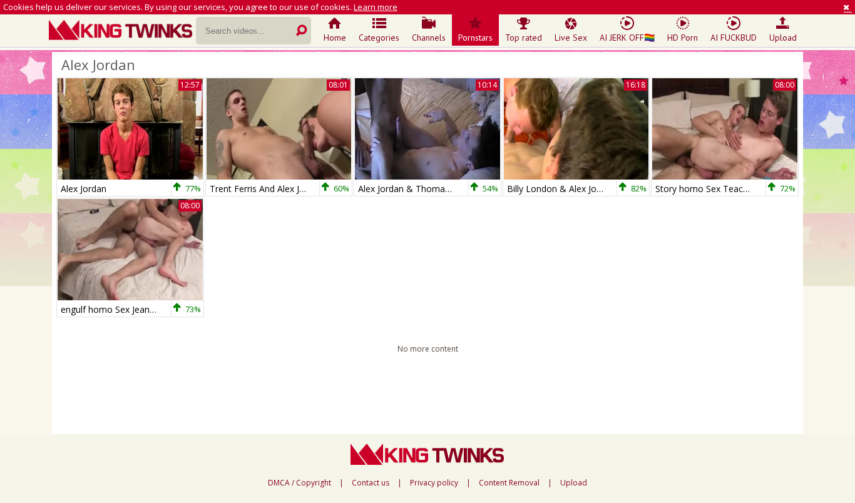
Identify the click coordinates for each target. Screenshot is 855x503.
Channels (429, 37)
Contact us (370, 483)
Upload (783, 37)
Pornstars (475, 37)
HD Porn (682, 37)
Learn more (375, 7)
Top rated (523, 37)
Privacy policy (434, 483)
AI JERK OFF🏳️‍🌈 (627, 37)
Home (335, 37)
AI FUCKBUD (733, 37)
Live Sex (571, 37)
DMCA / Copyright (299, 483)
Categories (379, 37)
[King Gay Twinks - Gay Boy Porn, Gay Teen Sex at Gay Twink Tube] (122, 31)
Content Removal (509, 483)
